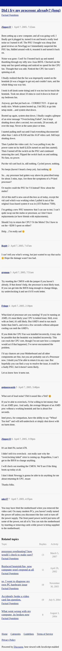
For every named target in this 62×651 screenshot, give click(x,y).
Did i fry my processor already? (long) (31, 10)
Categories (16, 634)
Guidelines (29, 634)
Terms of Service (45, 634)
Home (5, 634)
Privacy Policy (8, 640)
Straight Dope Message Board (16, 3)
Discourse (18, 647)
